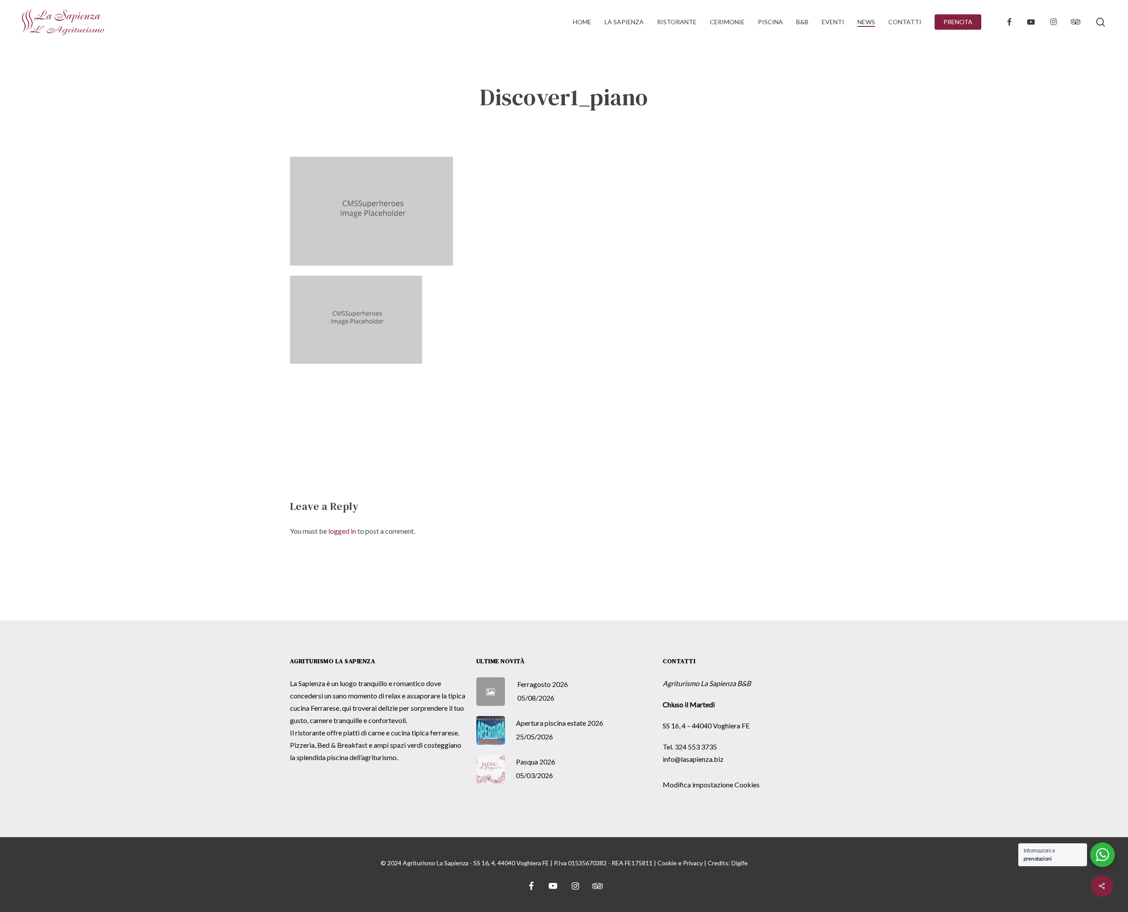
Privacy (693, 863)
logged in (342, 531)
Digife (739, 863)
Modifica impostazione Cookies (711, 784)
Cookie (667, 863)
